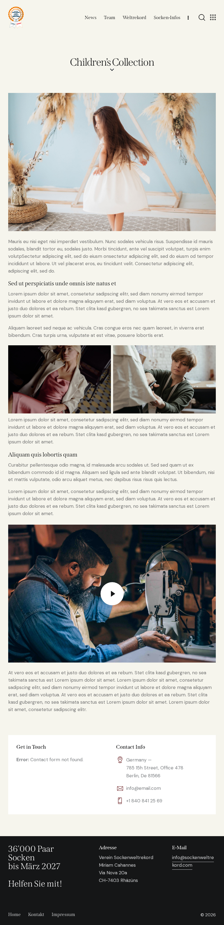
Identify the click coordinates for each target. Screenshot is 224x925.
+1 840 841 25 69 (144, 801)
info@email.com (143, 788)
